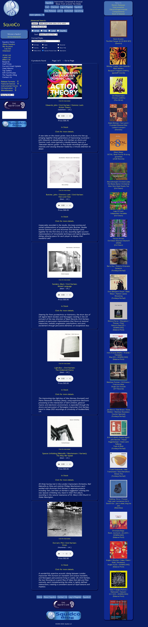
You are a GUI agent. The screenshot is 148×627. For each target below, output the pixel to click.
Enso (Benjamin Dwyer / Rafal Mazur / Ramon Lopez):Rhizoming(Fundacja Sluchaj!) (118, 295)
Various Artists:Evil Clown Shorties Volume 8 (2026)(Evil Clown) (118, 242)
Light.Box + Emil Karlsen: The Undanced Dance (64, 369)
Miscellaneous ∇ (8, 90)
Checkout (6, 51)
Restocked (68, 11)
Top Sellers (7, 70)
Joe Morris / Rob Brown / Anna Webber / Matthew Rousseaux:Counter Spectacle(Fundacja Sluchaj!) (118, 413)
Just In (60, 11)
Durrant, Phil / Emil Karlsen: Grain (64, 544)
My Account (8, 46)
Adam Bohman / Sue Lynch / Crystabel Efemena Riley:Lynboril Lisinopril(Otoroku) (118, 126)
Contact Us (7, 77)
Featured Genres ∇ (10, 84)
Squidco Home (8, 42)
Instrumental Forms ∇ (11, 86)
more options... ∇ (37, 15)
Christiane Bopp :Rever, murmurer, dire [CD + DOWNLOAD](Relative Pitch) (118, 534)
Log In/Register (66, 7)
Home (39, 597)
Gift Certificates (9, 73)
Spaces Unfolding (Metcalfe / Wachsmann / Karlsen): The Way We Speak (64, 454)
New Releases (50, 11)
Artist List (7, 55)
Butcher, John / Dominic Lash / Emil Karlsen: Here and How (64, 196)
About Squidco (9, 44)
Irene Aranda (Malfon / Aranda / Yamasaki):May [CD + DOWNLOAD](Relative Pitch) (118, 356)
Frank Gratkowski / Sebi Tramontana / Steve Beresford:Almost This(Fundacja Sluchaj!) (118, 473)
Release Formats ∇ (9, 81)
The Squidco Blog (9, 75)
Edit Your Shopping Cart (14, 36)
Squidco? (78, 7)
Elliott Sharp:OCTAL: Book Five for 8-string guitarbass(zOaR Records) (118, 155)
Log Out (7, 49)
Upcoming (78, 11)
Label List (7, 57)
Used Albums (7, 68)
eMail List (6, 59)
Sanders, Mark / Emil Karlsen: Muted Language (64, 285)
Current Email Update (11, 66)
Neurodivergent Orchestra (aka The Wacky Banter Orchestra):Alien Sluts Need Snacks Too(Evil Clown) (118, 185)
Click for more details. (64, 132)
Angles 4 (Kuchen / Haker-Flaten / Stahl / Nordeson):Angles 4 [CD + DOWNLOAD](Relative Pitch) (118, 563)
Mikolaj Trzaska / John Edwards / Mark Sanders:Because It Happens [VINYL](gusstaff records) (118, 69)
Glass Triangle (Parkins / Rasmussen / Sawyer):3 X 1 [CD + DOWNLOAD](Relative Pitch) (118, 593)
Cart (47, 7)
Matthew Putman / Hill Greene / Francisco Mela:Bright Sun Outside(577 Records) (118, 385)
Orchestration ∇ (8, 88)
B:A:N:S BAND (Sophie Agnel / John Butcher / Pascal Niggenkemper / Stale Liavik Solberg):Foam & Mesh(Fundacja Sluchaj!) (118, 442)
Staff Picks (6, 64)
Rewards (5, 62)
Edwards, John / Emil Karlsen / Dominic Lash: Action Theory (64, 106)
